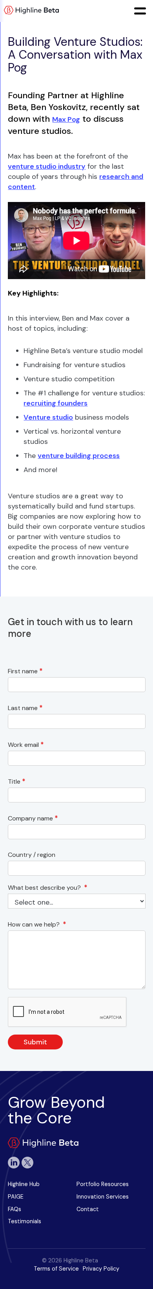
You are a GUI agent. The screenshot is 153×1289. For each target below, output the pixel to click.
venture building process (79, 455)
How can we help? (37, 924)
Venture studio (48, 417)
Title (17, 781)
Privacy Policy (101, 1268)
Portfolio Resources (102, 1184)
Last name (25, 708)
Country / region (33, 855)
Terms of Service (56, 1268)
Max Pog (66, 119)
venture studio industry (47, 166)
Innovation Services (102, 1196)
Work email (26, 745)
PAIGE (16, 1196)
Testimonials (24, 1221)
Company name (33, 818)
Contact (87, 1209)
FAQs (14, 1209)
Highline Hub (24, 1184)
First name (25, 671)
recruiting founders (55, 403)
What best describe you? (47, 887)
